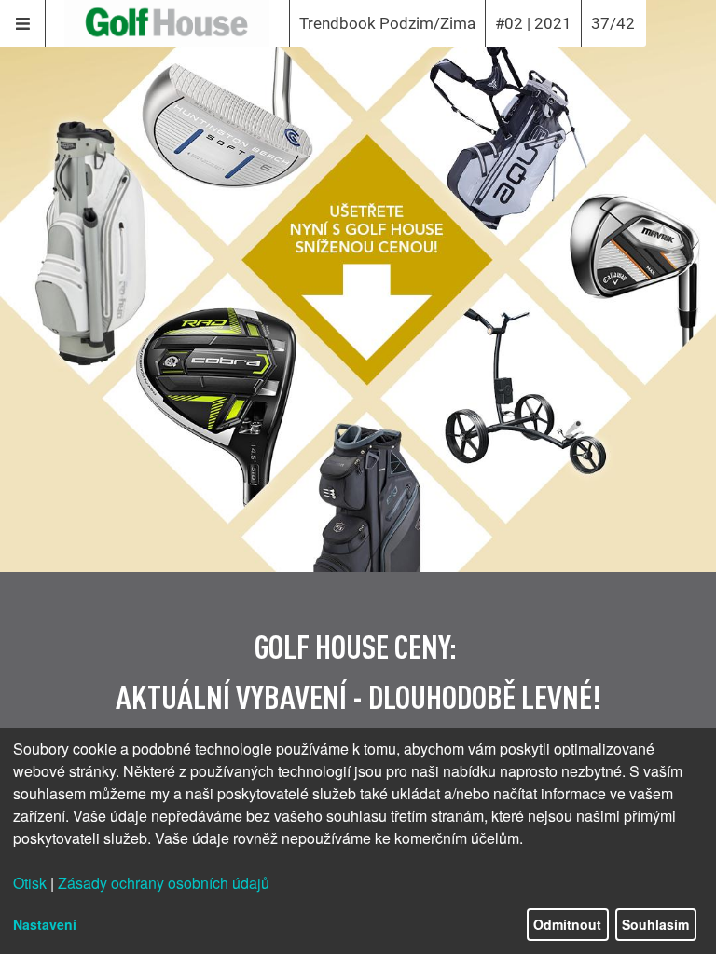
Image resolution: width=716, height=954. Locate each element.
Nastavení (44, 924)
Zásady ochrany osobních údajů (163, 882)
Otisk (30, 882)
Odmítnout (567, 924)
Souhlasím (655, 924)
